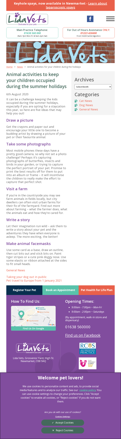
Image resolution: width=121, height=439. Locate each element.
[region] (60, 405)
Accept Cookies (64, 422)
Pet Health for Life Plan (96, 290)
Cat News (85, 101)
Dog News (86, 105)
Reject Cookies (64, 430)
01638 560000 (77, 326)
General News (15, 270)
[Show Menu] (110, 19)
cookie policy (87, 390)
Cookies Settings (62, 416)
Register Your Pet (24, 290)
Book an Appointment (60, 290)
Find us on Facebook (83, 335)
